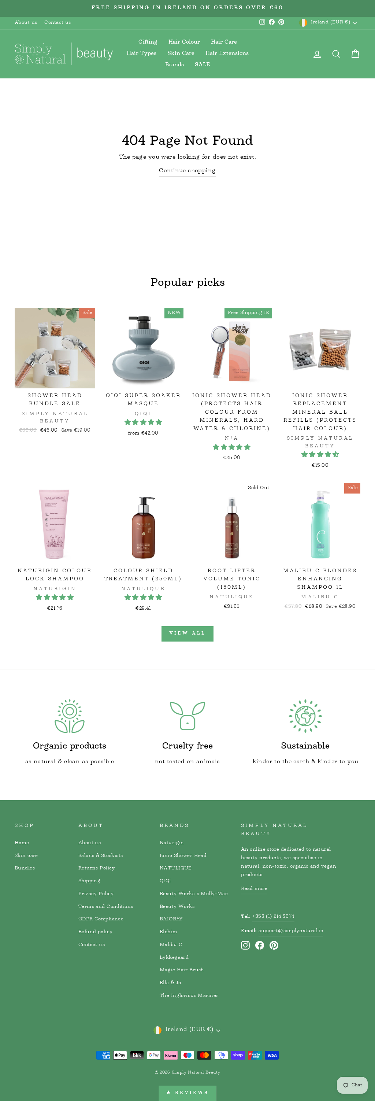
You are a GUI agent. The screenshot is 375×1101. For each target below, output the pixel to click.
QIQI (165, 881)
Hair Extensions (227, 53)
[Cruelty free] (187, 716)
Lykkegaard (174, 958)
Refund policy (95, 932)
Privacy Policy (96, 894)
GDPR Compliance (100, 919)
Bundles (25, 868)
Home (22, 843)
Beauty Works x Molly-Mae (194, 894)
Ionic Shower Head (183, 856)
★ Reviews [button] (187, 1093)
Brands (174, 65)
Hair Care (224, 42)
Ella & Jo (170, 983)
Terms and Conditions (105, 907)
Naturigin (172, 843)
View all (187, 633)
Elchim (169, 932)
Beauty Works (177, 907)
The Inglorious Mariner (189, 996)
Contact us (57, 22)
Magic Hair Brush (182, 970)
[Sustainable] (305, 716)
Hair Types (141, 53)
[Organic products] (70, 716)
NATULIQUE (176, 868)
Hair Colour (184, 42)
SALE (202, 65)
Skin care (26, 856)
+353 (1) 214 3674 (273, 916)
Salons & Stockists (100, 856)
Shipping (89, 881)
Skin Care (180, 53)
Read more (254, 889)
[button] (143, 423)
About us (26, 22)
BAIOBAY (171, 919)
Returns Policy (96, 868)
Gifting (147, 42)
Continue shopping (187, 171)
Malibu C (171, 945)
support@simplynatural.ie (291, 931)
